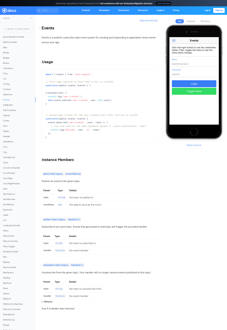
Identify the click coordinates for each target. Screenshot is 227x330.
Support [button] (160, 10)
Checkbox (8, 68)
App (5, 48)
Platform (7, 299)
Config (6, 84)
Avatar (6, 53)
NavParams (8, 273)
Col (4, 79)
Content (7, 89)
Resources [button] (143, 10)
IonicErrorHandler (11, 168)
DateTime (7, 95)
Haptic (6, 131)
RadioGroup (9, 320)
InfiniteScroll (9, 158)
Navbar (6, 262)
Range (6, 325)
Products (86, 10)
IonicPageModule (11, 184)
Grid (5, 126)
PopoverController (12, 309)
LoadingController (11, 226)
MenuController (10, 241)
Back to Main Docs (18, 29)
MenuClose (8, 236)
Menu (5, 231)
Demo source (194, 145)
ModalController (10, 252)
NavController (9, 268)
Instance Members (58, 160)
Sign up (219, 10)
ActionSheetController (13, 37)
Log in (207, 10)
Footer (6, 121)
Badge (6, 58)
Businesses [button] (123, 10)
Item (5, 189)
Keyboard (7, 210)
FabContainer (9, 110)
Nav (5, 257)
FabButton (8, 105)
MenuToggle (9, 247)
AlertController (10, 42)
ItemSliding (8, 205)
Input (5, 163)
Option (6, 294)
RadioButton (9, 315)
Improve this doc (149, 20)
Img (5, 152)
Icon (5, 147)
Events (6, 100)
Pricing (176, 10)
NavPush (7, 283)
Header (6, 137)
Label (5, 215)
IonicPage (8, 178)
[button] (17, 10)
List (4, 220)
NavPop (6, 278)
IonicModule (9, 173)
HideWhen (8, 142)
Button (6, 63)
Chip (5, 74)
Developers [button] (104, 10)
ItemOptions (9, 194)
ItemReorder (9, 199)
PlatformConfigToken (13, 304)
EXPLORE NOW (163, 3)
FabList (6, 116)
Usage (47, 62)
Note (5, 288)
